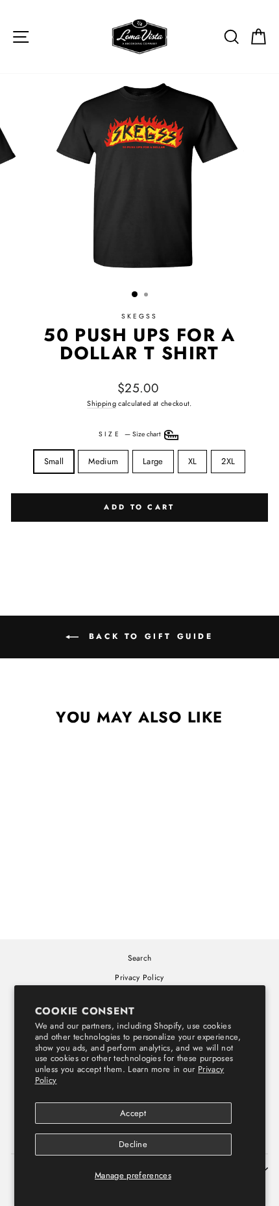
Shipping (101, 403)
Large (153, 461)
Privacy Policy (139, 977)
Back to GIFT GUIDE (148, 636)
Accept (133, 1113)
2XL (228, 461)
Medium (103, 461)
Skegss (139, 316)
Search (140, 957)
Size (130, 434)
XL (192, 461)
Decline (133, 1144)
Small (54, 461)
